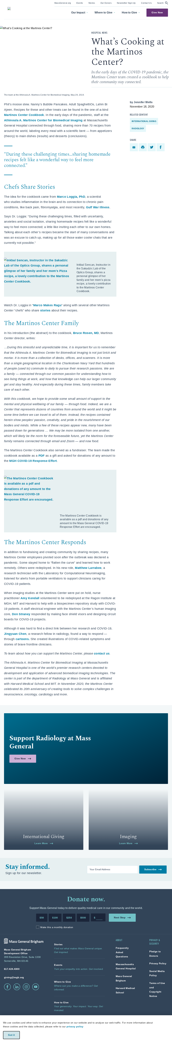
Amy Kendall (29, 598)
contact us (102, 653)
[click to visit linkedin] (16, 986)
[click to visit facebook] (7, 986)
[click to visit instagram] (26, 986)
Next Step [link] (119, 917)
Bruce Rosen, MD (86, 333)
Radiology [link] (138, 128)
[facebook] (161, 147)
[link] (62, 2)
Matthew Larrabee (88, 568)
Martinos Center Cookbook (24, 115)
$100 (55, 917)
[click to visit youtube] (35, 986)
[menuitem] (62, 3)
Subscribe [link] (150, 869)
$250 (69, 917)
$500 (83, 917)
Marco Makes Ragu (47, 305)
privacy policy (75, 1026)
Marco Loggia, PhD (71, 196)
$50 (42, 917)
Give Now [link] (157, 12)
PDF (41, 455)
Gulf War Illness (98, 207)
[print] (143, 147)
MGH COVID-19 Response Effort (33, 461)
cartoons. (23, 639)
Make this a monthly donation (56, 927)
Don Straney (21, 614)
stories (45, 310)
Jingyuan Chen (15, 633)
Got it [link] (11, 1035)
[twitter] (152, 147)
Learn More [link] (41, 843)
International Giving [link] (144, 121)
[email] (134, 147)
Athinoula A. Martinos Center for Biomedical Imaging (43, 120)
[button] (162, 3)
